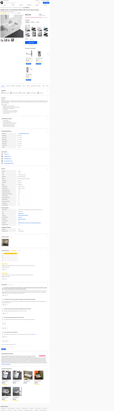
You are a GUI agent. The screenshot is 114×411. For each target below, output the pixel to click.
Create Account (6, 0)
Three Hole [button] (32, 22)
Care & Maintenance (7, 156)
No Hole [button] (37, 22)
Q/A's (43, 85)
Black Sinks (20, 410)
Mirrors (37, 5)
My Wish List (43, 0)
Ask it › (3, 349)
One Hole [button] (27, 22)
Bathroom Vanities (43, 410)
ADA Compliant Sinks (11, 408)
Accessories (29, 5)
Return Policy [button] (43, 15)
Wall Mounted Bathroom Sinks (23, 215)
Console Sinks (9, 410)
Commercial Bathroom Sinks (28, 410)
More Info (28, 85)
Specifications (18, 85)
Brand (47, 85)
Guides (23, 85)
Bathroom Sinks (20, 213)
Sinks (5, 5)
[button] (28, 28)
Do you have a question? (4, 88)
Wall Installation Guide (7, 158)
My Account (37, 0)
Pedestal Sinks (3, 410)
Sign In (2, 0)
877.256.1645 (47, 0)
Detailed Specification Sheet (8, 163)
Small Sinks (15, 410)
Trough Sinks (18, 408)
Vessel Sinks (31, 408)
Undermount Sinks (38, 408)
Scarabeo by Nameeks (22, 219)
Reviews (39, 85)
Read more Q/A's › (5, 341)
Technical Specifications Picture (23, 133)
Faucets (45, 5)
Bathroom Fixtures (21, 222)
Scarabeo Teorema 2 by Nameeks (9, 11)
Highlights (3, 85)
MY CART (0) (46, 2)
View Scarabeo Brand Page (5, 364)
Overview (7, 85)
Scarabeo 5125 (33, 334)
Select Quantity (34, 39)
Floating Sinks (36, 410)
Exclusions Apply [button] (45, 17)
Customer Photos (34, 85)
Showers (21, 5)
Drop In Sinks (45, 408)
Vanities (12, 5)
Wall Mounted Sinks (25, 408)
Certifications (13, 85)
